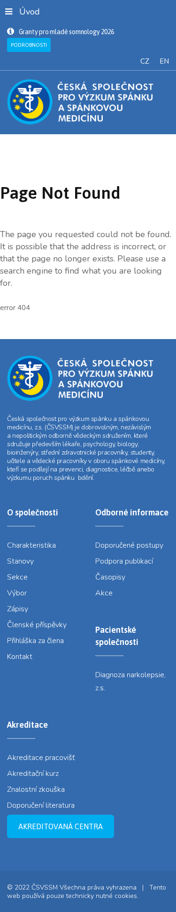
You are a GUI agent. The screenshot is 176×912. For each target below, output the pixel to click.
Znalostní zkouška (36, 789)
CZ (144, 61)
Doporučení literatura (41, 805)
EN (164, 61)
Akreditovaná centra (60, 826)
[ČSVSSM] (88, 101)
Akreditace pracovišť (41, 758)
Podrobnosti (29, 45)
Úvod (29, 11)
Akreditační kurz (33, 773)
